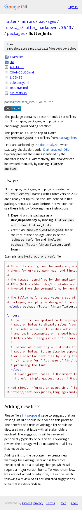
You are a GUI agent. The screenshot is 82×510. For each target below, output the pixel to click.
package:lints (68, 138)
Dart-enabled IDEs (56, 149)
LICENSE (16, 77)
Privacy (38, 503)
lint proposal (31, 415)
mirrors (27, 21)
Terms (50, 503)
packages (47, 21)
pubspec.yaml (19, 83)
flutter (10, 21)
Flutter (14, 121)
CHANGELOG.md (22, 72)
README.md (19, 88)
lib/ (12, 62)
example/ (16, 57)
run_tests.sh (18, 93)
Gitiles (26, 503)
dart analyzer (49, 145)
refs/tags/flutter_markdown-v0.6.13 (37, 27)
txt (63, 503)
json (74, 503)
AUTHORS (17, 67)
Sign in (73, 7)
